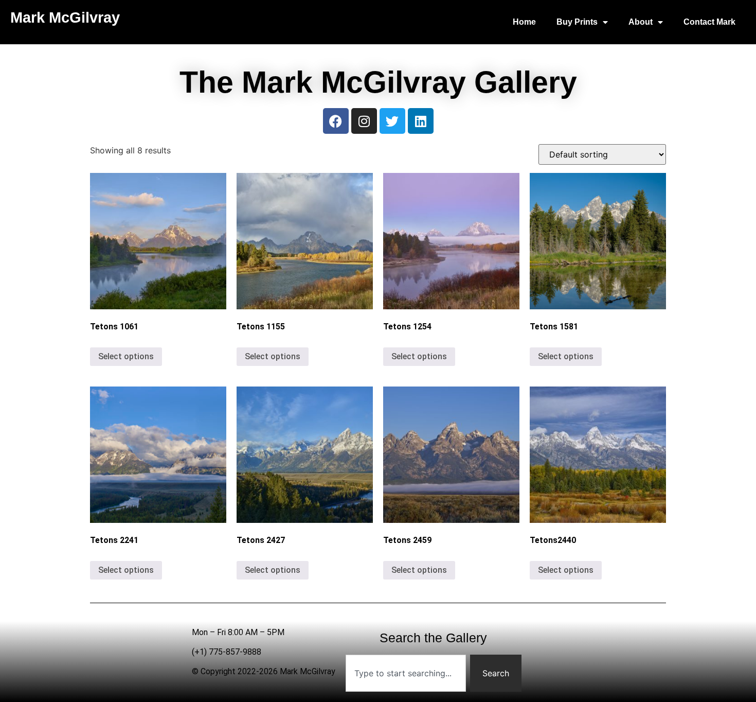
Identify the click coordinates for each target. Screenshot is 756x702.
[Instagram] (364, 121)
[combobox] (406, 673)
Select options (126, 356)
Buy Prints (577, 21)
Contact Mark (709, 21)
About (640, 21)
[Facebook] (336, 121)
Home (524, 21)
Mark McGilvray (65, 17)
